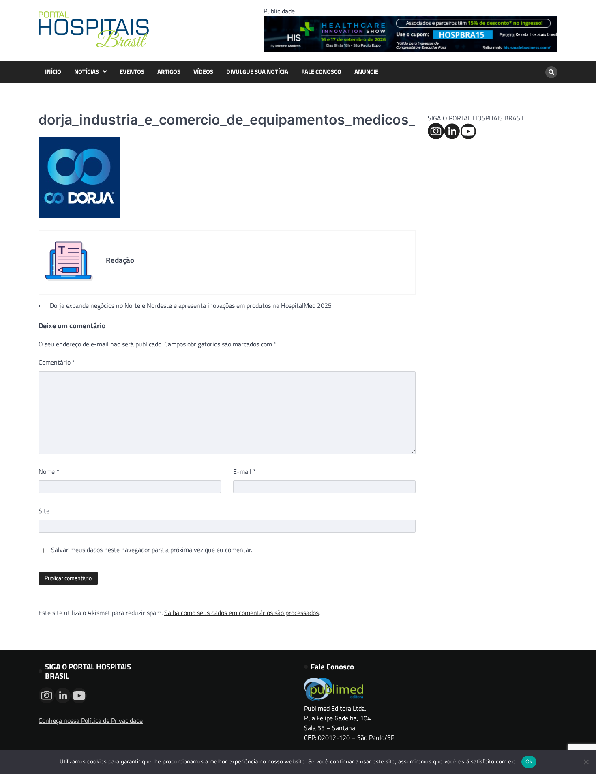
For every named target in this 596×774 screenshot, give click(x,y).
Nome (49, 471)
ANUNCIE (366, 71)
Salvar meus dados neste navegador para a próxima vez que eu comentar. (151, 550)
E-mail (244, 471)
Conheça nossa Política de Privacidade (91, 720)
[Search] (551, 72)
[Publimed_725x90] (410, 50)
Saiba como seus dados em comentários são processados (241, 612)
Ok (529, 761)
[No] (586, 762)
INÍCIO (53, 71)
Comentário (57, 362)
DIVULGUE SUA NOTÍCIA (257, 71)
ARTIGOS (168, 71)
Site (44, 511)
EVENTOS (132, 71)
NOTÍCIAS (86, 71)
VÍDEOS (203, 71)
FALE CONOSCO (321, 71)
